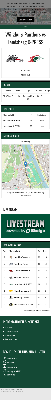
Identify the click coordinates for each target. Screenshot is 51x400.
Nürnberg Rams (21, 264)
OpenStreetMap (39, 189)
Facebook (12, 358)
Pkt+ (45, 251)
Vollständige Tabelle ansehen (37, 310)
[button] (25, 164)
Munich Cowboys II (22, 291)
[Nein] (47, 12)
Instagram (12, 366)
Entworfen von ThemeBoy (12, 392)
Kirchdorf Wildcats (22, 277)
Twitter (10, 362)
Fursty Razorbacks (22, 270)
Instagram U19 (14, 371)
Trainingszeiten (12, 331)
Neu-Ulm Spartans (22, 257)
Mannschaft (14, 251)
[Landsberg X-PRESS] (36, 58)
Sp (39, 251)
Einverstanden (25, 19)
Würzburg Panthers (11, 120)
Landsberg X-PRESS (12, 126)
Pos (4, 251)
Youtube (11, 374)
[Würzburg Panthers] (15, 58)
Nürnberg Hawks (21, 297)
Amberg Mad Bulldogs (23, 304)
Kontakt (9, 327)
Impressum (10, 335)
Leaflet (27, 189)
